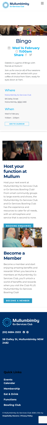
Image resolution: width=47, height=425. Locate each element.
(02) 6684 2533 (11, 332)
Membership (12, 388)
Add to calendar (16, 124)
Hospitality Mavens (10, 416)
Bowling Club (12, 405)
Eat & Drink (11, 394)
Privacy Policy (26, 416)
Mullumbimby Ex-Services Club (18, 95)
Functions (10, 399)
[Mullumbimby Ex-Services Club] (15, 7)
